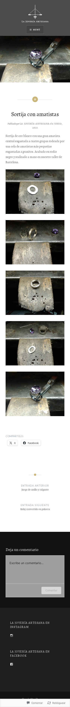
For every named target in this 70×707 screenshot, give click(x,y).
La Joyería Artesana (34, 123)
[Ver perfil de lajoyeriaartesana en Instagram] (11, 635)
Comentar (51, 590)
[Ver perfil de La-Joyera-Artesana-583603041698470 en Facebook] (11, 664)
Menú (36, 29)
